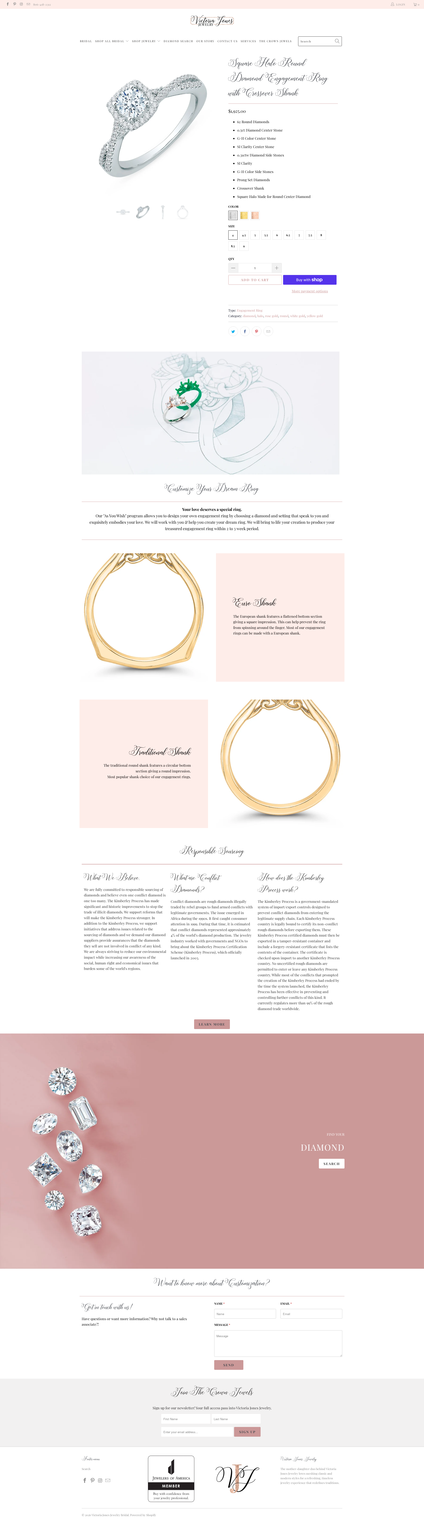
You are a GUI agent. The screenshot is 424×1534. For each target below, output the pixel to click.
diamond (249, 316)
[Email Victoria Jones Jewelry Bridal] (28, 4)
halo (260, 316)
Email (286, 1303)
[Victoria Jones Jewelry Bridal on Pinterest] (14, 4)
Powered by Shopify (143, 1515)
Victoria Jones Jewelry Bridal (110, 1515)
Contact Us (228, 41)
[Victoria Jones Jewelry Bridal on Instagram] (21, 4)
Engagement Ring (250, 310)
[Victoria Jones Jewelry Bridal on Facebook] (7, 4)
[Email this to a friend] (268, 331)
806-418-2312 (42, 4)
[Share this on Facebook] (245, 331)
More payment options (310, 291)
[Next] (216, 126)
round (284, 316)
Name (219, 1303)
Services (248, 41)
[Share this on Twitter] (233, 331)
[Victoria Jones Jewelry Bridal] (212, 21)
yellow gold (315, 316)
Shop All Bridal (109, 41)
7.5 (310, 235)
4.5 (244, 235)
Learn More (212, 1024)
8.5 (233, 246)
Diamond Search (178, 41)
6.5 (288, 235)
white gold (297, 316)
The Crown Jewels (275, 41)
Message (222, 1325)
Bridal (86, 41)
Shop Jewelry (144, 41)
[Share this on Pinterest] (256, 331)
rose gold (271, 316)
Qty (231, 259)
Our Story (205, 41)
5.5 (266, 235)
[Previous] (89, 126)
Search (332, 1163)
